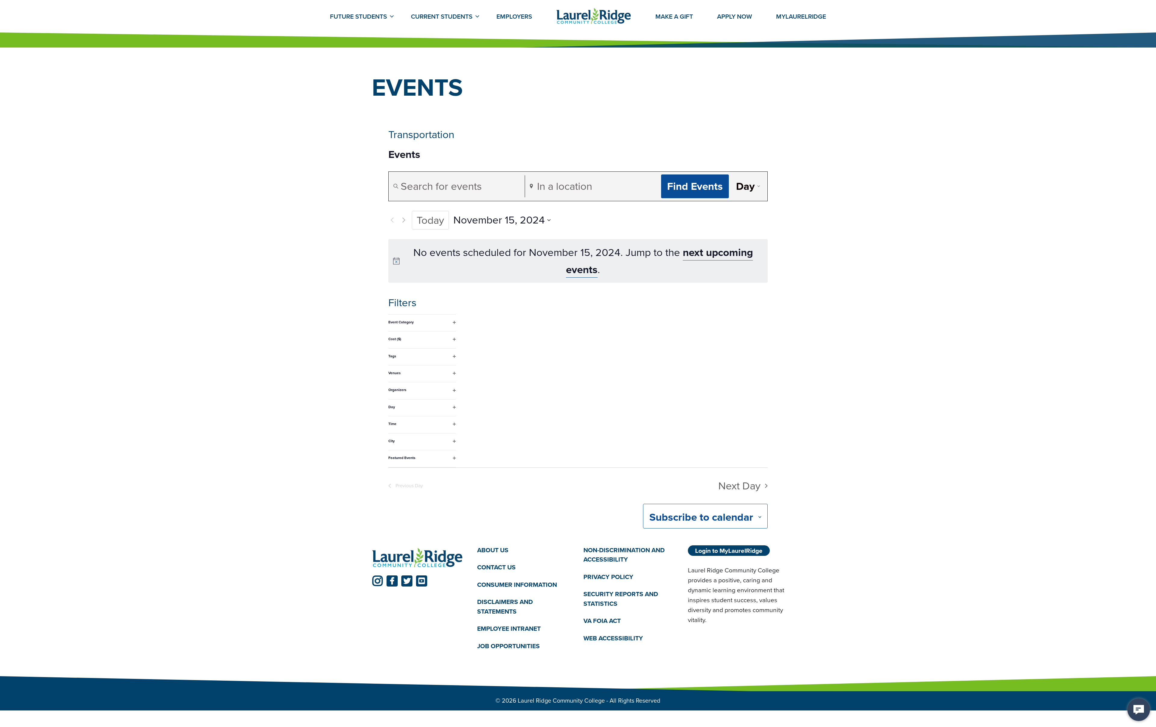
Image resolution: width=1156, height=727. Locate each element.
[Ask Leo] (1138, 709)
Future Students (358, 16)
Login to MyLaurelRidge (729, 550)
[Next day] (403, 220)
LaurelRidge (801, 16)
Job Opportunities (508, 646)
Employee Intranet (509, 628)
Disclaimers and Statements (505, 606)
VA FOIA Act (602, 620)
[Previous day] (392, 220)
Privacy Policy (608, 576)
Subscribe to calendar (701, 517)
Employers (514, 16)
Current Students (441, 16)
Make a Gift (674, 16)
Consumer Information (517, 584)
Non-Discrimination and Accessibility (624, 554)
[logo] (417, 558)
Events (404, 154)
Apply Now (734, 16)
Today (430, 220)
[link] (377, 581)
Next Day (739, 486)
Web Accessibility (613, 638)
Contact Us (496, 567)
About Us (492, 550)
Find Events (695, 186)
